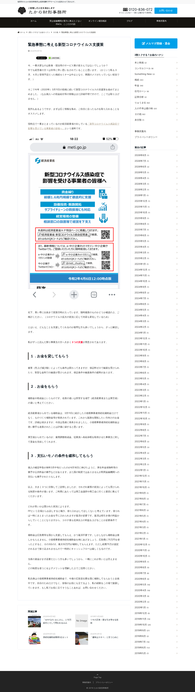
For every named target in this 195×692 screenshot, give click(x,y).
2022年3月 (142, 458)
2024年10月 (142, 281)
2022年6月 (142, 441)
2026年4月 (142, 178)
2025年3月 (142, 252)
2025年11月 (142, 206)
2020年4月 (142, 590)
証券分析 (141, 96)
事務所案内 (161, 21)
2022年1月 (142, 470)
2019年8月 (142, 636)
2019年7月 (142, 641)
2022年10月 (142, 418)
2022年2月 (142, 464)
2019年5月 (142, 653)
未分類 (139, 119)
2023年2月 (142, 395)
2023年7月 (142, 367)
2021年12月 (142, 475)
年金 (139, 85)
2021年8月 (142, 498)
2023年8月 (142, 361)
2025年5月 (142, 241)
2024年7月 (142, 298)
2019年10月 (143, 624)
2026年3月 (142, 183)
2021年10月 (142, 487)
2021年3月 (142, 527)
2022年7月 (142, 435)
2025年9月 (142, 218)
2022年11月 (142, 412)
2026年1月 (142, 195)
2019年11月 (142, 618)
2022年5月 (142, 447)
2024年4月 (142, 315)
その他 (140, 114)
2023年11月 (142, 344)
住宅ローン (142, 91)
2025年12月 (142, 201)
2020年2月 (142, 601)
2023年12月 (142, 338)
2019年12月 (142, 613)
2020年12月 (142, 544)
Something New (145, 74)
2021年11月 (142, 481)
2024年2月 (142, 326)
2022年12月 (142, 407)
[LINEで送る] (54, 57)
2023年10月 (142, 349)
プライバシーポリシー (146, 137)
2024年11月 (142, 275)
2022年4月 (142, 452)
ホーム (34, 21)
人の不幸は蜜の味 (146, 108)
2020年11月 (142, 550)
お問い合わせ (166, 10)
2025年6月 (142, 235)
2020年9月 (142, 561)
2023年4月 (142, 384)
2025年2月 (142, 258)
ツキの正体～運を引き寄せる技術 (104, 621)
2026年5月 (142, 172)
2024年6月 (142, 304)
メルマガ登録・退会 (157, 43)
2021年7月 (141, 504)
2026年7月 (142, 160)
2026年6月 (142, 166)
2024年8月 (142, 292)
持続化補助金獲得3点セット (55, 637)
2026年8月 (142, 155)
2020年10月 (142, 555)
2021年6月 (142, 510)
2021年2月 (142, 533)
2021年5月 (142, 515)
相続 (139, 79)
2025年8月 (142, 223)
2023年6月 (142, 372)
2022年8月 (142, 430)
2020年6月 (142, 578)
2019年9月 (142, 630)
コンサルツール (144, 68)
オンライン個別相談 (97, 21)
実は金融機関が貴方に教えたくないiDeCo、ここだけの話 (66, 22)
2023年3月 (142, 389)
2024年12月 (142, 269)
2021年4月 (142, 521)
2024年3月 (142, 321)
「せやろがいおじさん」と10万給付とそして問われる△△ (57, 621)
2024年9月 (142, 286)
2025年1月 (142, 263)
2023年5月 (142, 378)
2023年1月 (142, 401)
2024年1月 (142, 332)
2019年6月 (142, 647)
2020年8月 (142, 567)
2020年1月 (142, 607)
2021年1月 (141, 538)
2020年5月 (142, 584)
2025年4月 (142, 246)
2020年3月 (142, 596)
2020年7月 (142, 573)
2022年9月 (142, 424)
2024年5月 (142, 309)
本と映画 (141, 62)
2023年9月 (142, 355)
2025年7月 (142, 229)
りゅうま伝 (142, 102)
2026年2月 (142, 189)
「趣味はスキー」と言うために (104, 637)
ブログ (129, 21)
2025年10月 (142, 212)
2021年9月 (142, 492)
